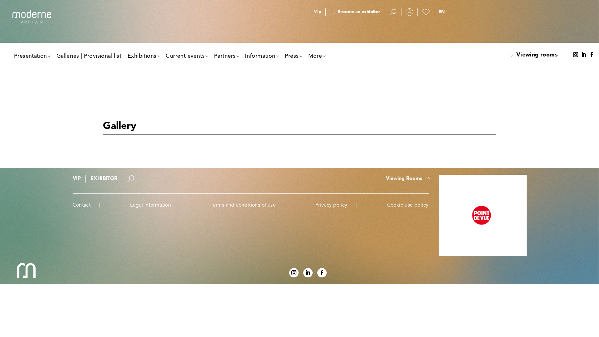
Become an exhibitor (358, 12)
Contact (82, 205)
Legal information (150, 205)
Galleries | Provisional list (88, 56)
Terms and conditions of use (243, 205)
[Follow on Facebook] (591, 55)
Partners (225, 56)
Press (292, 56)
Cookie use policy (408, 205)
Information (260, 56)
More (315, 56)
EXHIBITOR (103, 178)
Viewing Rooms (404, 178)
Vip (317, 12)
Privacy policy (331, 205)
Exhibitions (142, 56)
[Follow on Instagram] (575, 55)
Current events (185, 56)
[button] (441, 12)
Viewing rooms (537, 55)
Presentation (30, 56)
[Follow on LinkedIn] (583, 55)
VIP (77, 178)
